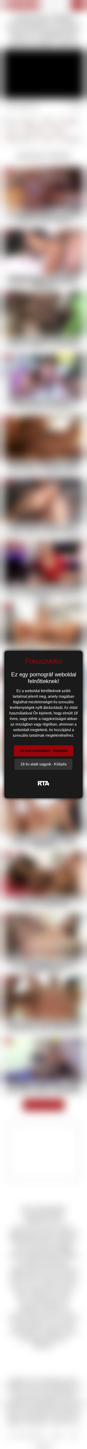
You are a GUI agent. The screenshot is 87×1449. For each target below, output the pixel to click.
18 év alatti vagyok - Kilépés (43, 764)
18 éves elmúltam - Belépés (44, 751)
